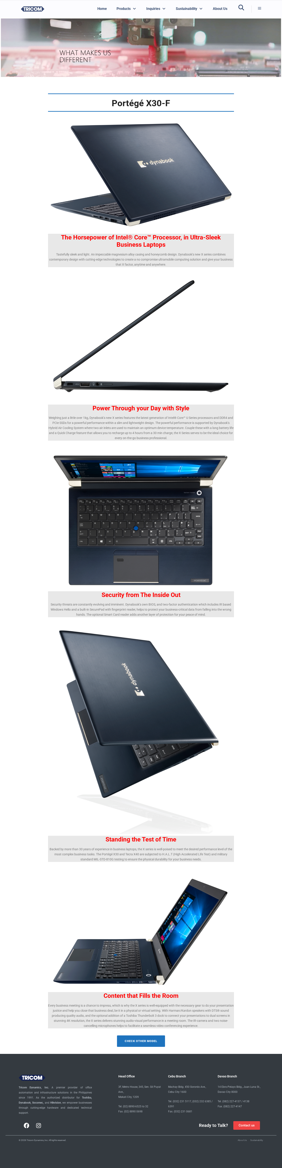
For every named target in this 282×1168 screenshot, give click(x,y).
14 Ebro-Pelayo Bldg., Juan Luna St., (239, 1086)
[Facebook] (26, 1125)
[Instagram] (38, 1125)
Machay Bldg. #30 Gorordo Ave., (187, 1086)
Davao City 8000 (227, 1091)
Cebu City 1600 (177, 1091)
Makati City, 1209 (128, 1097)
